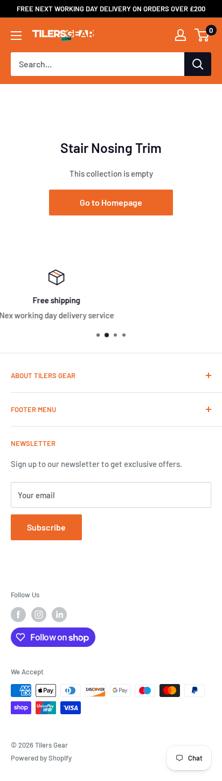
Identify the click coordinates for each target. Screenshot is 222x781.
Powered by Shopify (41, 758)
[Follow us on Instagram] (38, 614)
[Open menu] (16, 35)
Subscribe (46, 527)
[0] (202, 35)
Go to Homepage (111, 202)
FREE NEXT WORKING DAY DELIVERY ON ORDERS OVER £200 (111, 8)
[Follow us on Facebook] (18, 614)
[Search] (197, 64)
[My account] (180, 35)
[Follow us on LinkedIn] (59, 614)
